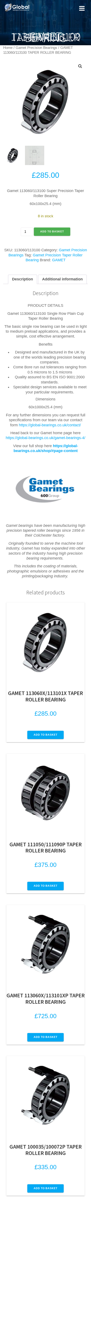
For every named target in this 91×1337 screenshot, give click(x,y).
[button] (80, 66)
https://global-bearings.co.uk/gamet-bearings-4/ (45, 438)
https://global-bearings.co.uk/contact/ (50, 425)
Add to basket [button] (45, 734)
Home (7, 48)
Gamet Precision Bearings (36, 48)
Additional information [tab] (62, 279)
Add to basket (52, 231)
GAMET (59, 260)
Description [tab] (22, 279)
